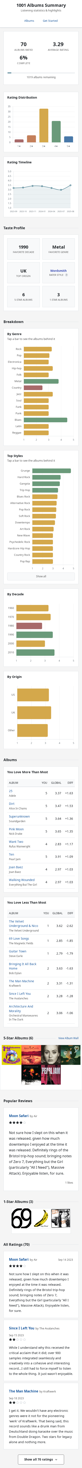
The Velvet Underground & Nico (23, 923)
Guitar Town (17, 951)
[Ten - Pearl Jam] (51, 1075)
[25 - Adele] (51, 1055)
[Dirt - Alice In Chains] (31, 1055)
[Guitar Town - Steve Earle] (61, 1218)
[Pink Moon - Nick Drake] (70, 1055)
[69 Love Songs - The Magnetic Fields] (21, 1218)
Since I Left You (20, 993)
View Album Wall (68, 1038)
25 (10, 791)
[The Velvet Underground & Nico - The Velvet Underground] (41, 1218)
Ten (11, 854)
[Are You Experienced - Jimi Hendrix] (11, 1055)
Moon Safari (19, 1116)
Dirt (11, 804)
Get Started (50, 21)
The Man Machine (21, 981)
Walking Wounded (22, 880)
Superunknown (19, 816)
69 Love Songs (19, 938)
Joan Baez (16, 867)
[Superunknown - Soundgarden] (31, 1075)
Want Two (16, 842)
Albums (29, 21)
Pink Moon (16, 829)
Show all (41, 576)
